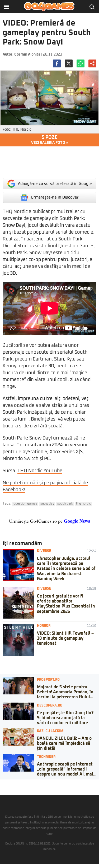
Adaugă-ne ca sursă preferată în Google (55, 184)
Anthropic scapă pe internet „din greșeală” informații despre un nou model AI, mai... (66, 769)
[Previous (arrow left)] (1, 788)
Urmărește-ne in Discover (55, 197)
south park (65, 503)
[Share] (5, 783)
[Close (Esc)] (1, 783)
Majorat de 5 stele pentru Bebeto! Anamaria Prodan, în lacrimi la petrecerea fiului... (65, 692)
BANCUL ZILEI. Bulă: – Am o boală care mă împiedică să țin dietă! (64, 743)
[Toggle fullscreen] (10, 783)
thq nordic (83, 503)
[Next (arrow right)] (5, 788)
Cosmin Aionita (27, 54)
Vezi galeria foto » (49, 140)
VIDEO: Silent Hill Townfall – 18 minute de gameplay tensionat (65, 638)
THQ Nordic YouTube (39, 470)
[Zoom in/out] (14, 783)
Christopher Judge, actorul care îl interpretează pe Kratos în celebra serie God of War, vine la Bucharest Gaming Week (66, 568)
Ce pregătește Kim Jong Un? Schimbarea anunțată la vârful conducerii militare (65, 718)
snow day (47, 503)
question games (25, 503)
